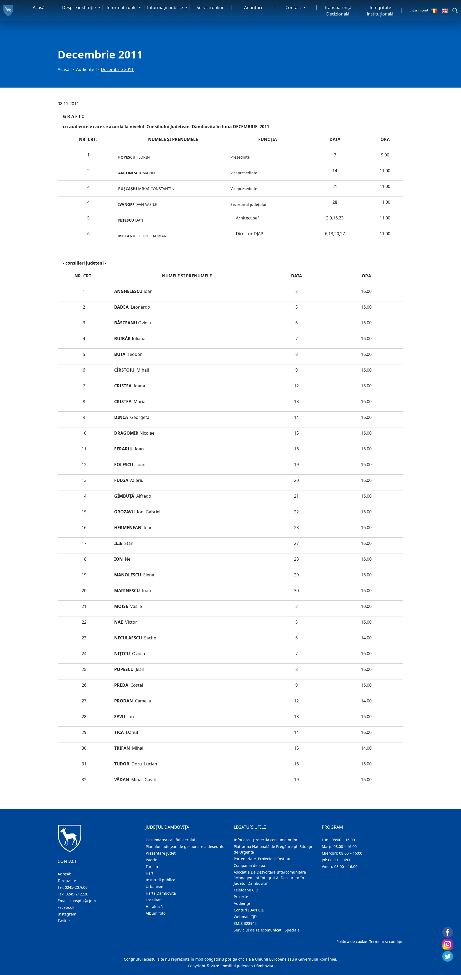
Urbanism (154, 886)
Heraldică (154, 906)
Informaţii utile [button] (122, 7)
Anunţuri (253, 7)
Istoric (151, 859)
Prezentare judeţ (161, 853)
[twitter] (447, 956)
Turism (152, 866)
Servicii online (210, 7)
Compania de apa (249, 865)
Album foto (155, 913)
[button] (455, 10)
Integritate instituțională (380, 11)
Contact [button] (293, 7)
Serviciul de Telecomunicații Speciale (267, 930)
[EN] (445, 10)
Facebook (66, 907)
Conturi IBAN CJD (249, 910)
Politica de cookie (351, 941)
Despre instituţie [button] (79, 7)
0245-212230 (77, 894)
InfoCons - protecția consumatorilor (265, 839)
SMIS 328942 (245, 923)
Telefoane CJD (246, 890)
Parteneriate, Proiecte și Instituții (263, 858)
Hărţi (150, 873)
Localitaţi (154, 899)
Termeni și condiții (385, 941)
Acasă (39, 7)
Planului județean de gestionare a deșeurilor (186, 846)
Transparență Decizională (337, 11)
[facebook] (447, 932)
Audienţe (85, 69)
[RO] (434, 10)
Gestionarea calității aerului (170, 839)
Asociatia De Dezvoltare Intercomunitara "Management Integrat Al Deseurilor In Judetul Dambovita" (270, 878)
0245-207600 (76, 887)
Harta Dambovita (161, 893)
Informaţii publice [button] (165, 7)
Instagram (67, 914)
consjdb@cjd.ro (83, 900)
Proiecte (241, 896)
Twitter (64, 920)
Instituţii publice (160, 879)
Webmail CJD (245, 916)
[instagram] (447, 944)
